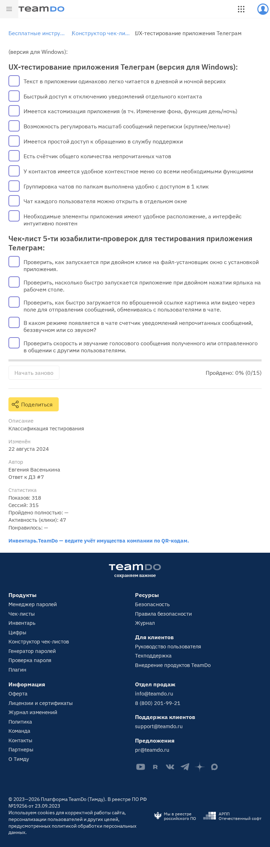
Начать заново (33, 372)
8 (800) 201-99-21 (157, 703)
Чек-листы (21, 613)
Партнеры (20, 749)
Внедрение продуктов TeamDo (173, 665)
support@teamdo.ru (159, 726)
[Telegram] (185, 766)
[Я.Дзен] (199, 766)
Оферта (17, 693)
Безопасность (152, 604)
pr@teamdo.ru (152, 749)
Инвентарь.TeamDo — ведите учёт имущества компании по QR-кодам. (98, 540)
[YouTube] (140, 766)
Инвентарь (22, 623)
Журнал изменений (32, 712)
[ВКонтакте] (170, 766)
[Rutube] (155, 766)
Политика (20, 721)
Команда (19, 730)
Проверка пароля (29, 660)
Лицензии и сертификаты (40, 703)
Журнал (145, 623)
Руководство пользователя (168, 646)
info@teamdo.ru (154, 693)
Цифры (17, 632)
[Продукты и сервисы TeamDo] (241, 9)
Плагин (17, 669)
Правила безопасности (163, 613)
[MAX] (214, 766)
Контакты (20, 740)
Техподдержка (153, 655)
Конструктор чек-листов (38, 641)
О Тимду (18, 759)
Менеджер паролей (32, 604)
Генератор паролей (32, 651)
